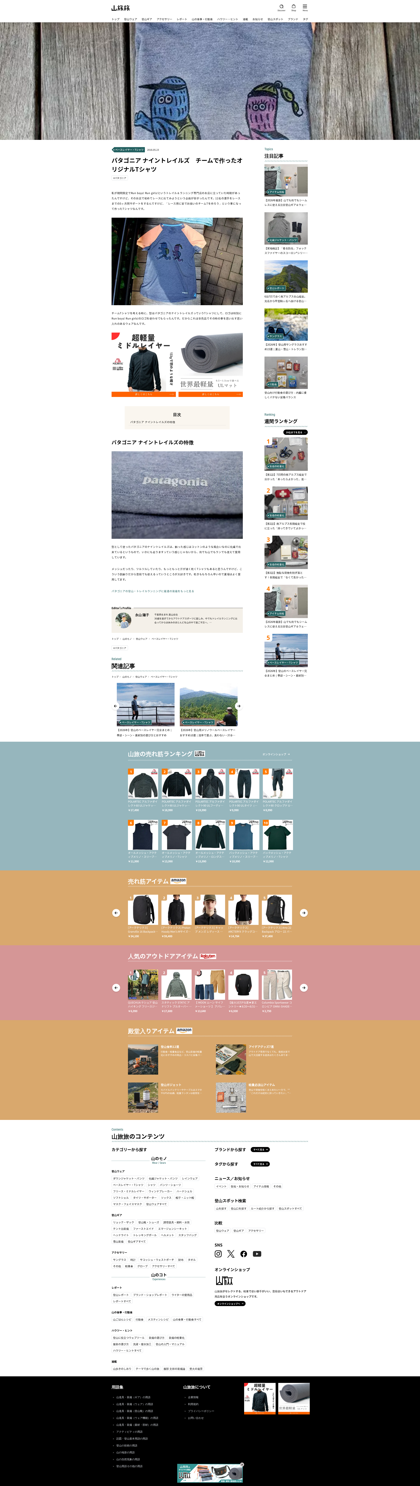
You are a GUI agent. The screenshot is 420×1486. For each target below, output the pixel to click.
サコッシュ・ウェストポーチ (157, 1260)
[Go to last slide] (115, 706)
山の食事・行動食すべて (187, 1319)
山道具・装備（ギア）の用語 (133, 1397)
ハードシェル (184, 1191)
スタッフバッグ (187, 1235)
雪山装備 (118, 1241)
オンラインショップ (274, 754)
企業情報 (193, 1397)
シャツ (152, 1185)
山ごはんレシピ (122, 1319)
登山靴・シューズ (148, 1222)
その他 (117, 1266)
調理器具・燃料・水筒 (176, 1222)
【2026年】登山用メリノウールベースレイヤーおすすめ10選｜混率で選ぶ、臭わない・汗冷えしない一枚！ (207, 733)
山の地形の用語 (125, 1452)
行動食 (140, 1319)
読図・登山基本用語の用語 (132, 1438)
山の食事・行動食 (202, 19)
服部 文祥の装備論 (174, 1369)
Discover (281, 10)
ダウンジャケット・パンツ (129, 1178)
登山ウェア (130, 19)
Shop (293, 10)
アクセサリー (164, 19)
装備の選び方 (157, 1338)
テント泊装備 (121, 1229)
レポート (182, 19)
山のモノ (127, 638)
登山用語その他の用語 (129, 1466)
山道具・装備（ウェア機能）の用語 (137, 1418)
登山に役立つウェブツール (129, 1338)
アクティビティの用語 (129, 1431)
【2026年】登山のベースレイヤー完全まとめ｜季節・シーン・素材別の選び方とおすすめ (144, 732)
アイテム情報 (261, 1186)
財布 (181, 1260)
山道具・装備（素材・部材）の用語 (137, 1424)
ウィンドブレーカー (160, 1191)
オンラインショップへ (228, 1303)
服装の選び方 (121, 1344)
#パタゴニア (119, 178)
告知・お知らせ (240, 1186)
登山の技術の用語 (126, 1445)
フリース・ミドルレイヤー (128, 1191)
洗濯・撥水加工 (142, 1344)
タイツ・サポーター (145, 1198)
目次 (177, 414)
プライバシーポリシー (201, 1411)
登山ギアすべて (137, 1241)
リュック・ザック (123, 1222)
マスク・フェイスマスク (127, 1204)
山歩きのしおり (122, 1369)
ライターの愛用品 (181, 1295)
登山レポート (121, 1295)
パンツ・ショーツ (170, 1185)
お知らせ (257, 19)
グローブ (142, 1266)
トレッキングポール (145, 1235)
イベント (221, 1186)
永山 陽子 (142, 614)
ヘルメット (167, 1235)
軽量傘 (129, 1266)
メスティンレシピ (158, 1319)
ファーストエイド (143, 1229)
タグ (305, 19)
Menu (305, 10)
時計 (133, 1260)
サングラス (119, 1260)
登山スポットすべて (290, 1208)
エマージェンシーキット (172, 1229)
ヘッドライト (121, 1235)
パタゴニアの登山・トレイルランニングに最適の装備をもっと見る (153, 591)
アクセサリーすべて (163, 1266)
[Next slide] (239, 706)
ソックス (166, 1198)
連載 (245, 19)
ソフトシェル (121, 1198)
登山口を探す (239, 1208)
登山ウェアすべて (156, 1204)
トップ (115, 19)
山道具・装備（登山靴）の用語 (134, 1411)
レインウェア (190, 1178)
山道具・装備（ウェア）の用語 (134, 1404)
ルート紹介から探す (262, 1208)
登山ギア (147, 19)
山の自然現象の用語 (128, 1459)
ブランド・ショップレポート (150, 1295)
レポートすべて (122, 1301)
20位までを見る (294, 432)
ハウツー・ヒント (227, 19)
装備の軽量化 (177, 1338)
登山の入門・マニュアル (170, 1344)
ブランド (293, 19)
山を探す (221, 1208)
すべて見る (258, 1149)
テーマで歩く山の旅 (147, 1369)
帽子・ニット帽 (185, 1198)
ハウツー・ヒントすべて (127, 1350)
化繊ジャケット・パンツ (163, 1178)
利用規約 (193, 1404)
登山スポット (275, 19)
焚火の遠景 (196, 1369)
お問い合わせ (196, 1418)
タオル (192, 1260)
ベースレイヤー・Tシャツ (165, 638)
